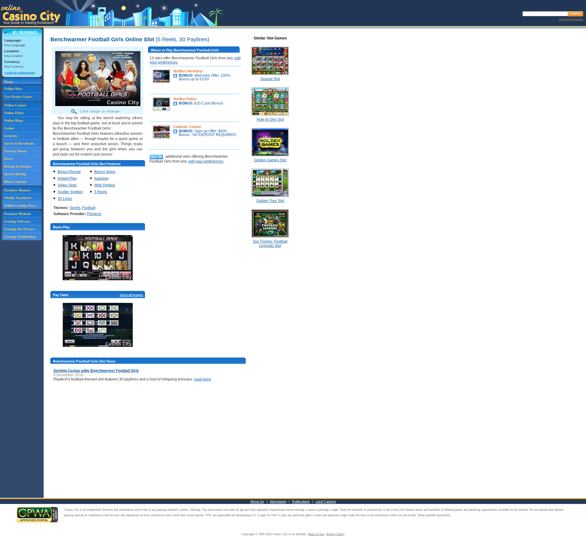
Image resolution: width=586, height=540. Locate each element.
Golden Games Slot (270, 160)
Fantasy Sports (15, 151)
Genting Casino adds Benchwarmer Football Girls (96, 371)
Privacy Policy (336, 534)
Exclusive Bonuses (17, 190)
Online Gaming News (19, 205)
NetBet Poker (185, 99)
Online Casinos (15, 105)
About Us (257, 501)
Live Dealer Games (18, 96)
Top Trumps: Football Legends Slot (270, 243)
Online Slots (13, 88)
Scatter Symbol (70, 192)
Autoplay (101, 178)
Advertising (278, 501)
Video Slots (67, 185)
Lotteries (10, 136)
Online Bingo (14, 120)
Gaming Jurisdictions (20, 236)
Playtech (94, 214)
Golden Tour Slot (270, 201)
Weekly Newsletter (17, 198)
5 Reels (100, 192)
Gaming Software (17, 221)
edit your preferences (205, 161)
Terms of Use (316, 534)
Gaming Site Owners (19, 229)
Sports (75, 208)
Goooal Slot (270, 79)
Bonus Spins (104, 172)
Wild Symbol (104, 185)
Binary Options (15, 181)
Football (89, 208)
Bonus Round (69, 172)
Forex (8, 158)
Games (9, 128)
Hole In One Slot (270, 119)
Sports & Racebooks (19, 143)
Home (8, 81)
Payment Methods (17, 213)
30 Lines (65, 199)
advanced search (571, 19)
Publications (301, 501)
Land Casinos (326, 501)
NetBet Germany (188, 71)
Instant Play (67, 178)
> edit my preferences (19, 72)
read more (202, 379)
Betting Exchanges (17, 166)
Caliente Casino (187, 127)
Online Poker (14, 113)
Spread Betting (15, 174)
